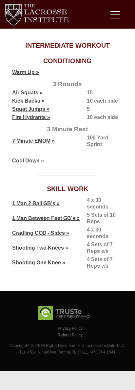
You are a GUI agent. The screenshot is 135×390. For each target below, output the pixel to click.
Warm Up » (25, 72)
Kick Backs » (28, 101)
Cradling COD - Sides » (40, 233)
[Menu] (117, 16)
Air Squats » (27, 92)
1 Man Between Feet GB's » (46, 218)
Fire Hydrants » (31, 117)
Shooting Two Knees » (40, 248)
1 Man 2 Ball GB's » (36, 203)
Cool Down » (28, 160)
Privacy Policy (70, 328)
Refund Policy (70, 335)
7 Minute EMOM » (33, 141)
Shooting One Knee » (38, 262)
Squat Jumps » (30, 109)
